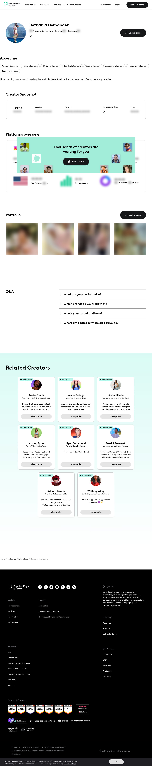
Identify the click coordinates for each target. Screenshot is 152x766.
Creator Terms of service (54, 751)
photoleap (107, 671)
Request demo (137, 4)
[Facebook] (46, 587)
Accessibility (60, 747)
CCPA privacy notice (19, 751)
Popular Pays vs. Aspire (17, 669)
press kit (106, 628)
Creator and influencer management (54, 617)
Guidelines (16, 747)
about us (107, 623)
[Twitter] (63, 587)
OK (116, 762)
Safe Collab (43, 606)
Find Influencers (74, 5)
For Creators (13, 622)
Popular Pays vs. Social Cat (19, 674)
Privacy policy (49, 747)
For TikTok (11, 611)
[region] (76, 762)
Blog (9, 652)
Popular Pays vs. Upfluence (19, 663)
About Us (11, 680)
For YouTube (12, 617)
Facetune (107, 665)
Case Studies (13, 658)
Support (11, 685)
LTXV (105, 660)
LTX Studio (107, 654)
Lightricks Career (110, 634)
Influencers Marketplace (48, 611)
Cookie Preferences (36, 750)
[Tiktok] (51, 587)
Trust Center (16, 754)
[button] (30, 5)
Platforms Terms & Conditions (32, 747)
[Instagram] (40, 587)
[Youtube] (57, 587)
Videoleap (107, 676)
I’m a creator (105, 5)
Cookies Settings (70, 763)
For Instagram (13, 606)
